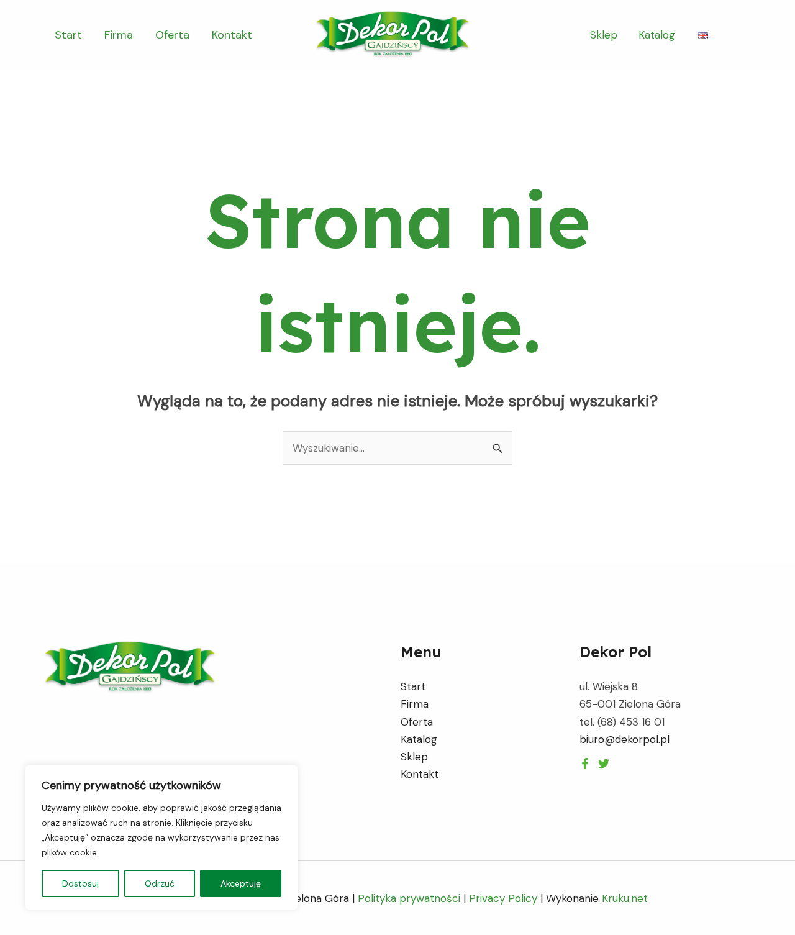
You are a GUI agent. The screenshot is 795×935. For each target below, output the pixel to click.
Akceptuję (240, 883)
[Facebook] (585, 763)
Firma (118, 34)
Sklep (603, 35)
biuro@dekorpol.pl (624, 739)
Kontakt (232, 34)
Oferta (172, 34)
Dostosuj (80, 883)
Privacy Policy (503, 898)
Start (68, 34)
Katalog (656, 35)
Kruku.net (625, 898)
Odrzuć (160, 883)
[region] (161, 837)
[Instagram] (603, 763)
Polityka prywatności (409, 898)
